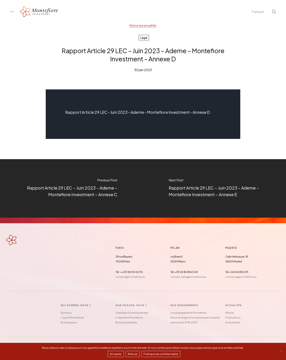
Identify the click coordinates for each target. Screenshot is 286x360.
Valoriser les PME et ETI (183, 322)
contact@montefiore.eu (130, 276)
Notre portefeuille (126, 322)
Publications (233, 317)
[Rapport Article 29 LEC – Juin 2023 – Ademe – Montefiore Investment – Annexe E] (214, 188)
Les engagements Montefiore (188, 312)
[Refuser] (281, 351)
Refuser (133, 354)
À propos (66, 312)
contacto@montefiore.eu (241, 276)
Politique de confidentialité (161, 354)
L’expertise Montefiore (129, 317)
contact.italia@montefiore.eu (188, 276)
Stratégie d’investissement (132, 312)
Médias (229, 312)
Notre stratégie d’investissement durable (195, 317)
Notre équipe (69, 322)
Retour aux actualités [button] (143, 25)
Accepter (116, 354)
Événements (232, 322)
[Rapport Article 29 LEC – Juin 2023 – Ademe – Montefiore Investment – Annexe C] (71, 188)
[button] (12, 12)
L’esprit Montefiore (72, 317)
